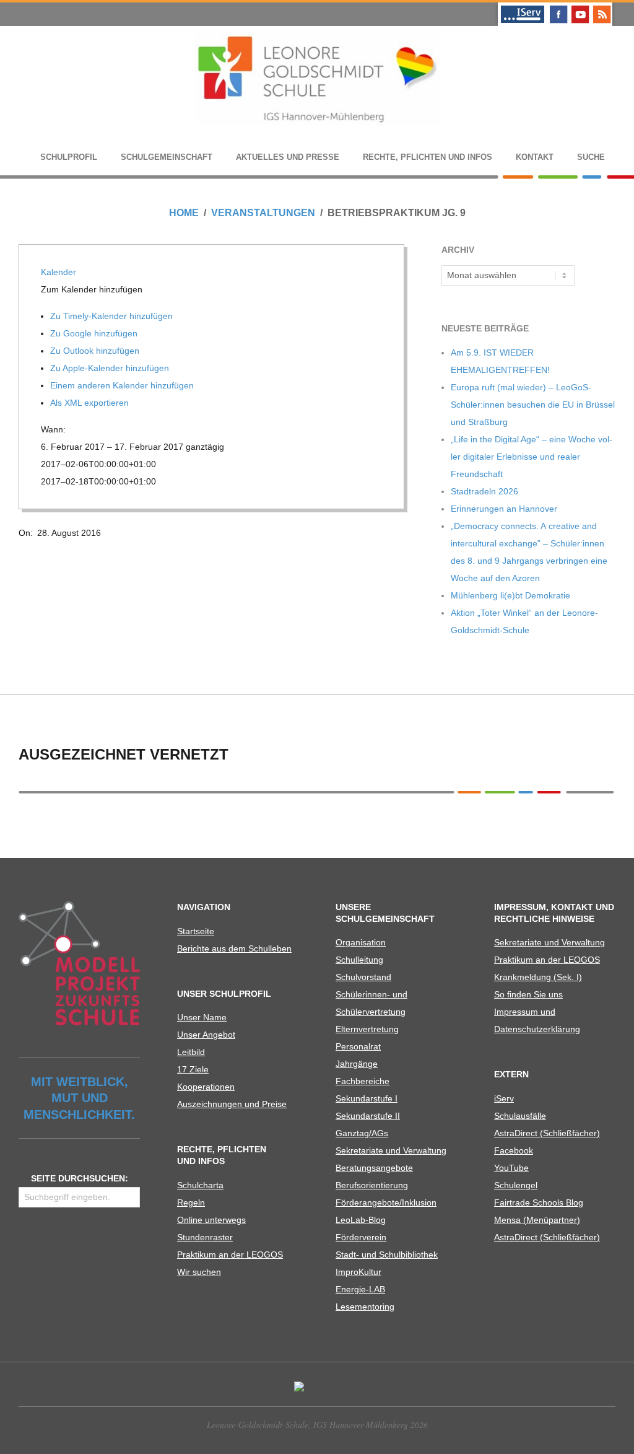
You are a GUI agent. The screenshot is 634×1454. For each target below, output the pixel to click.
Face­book (513, 1150)
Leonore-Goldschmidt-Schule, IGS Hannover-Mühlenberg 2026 (317, 1424)
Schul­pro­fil (68, 157)
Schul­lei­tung (359, 960)
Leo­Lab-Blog (361, 1220)
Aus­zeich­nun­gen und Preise (232, 1104)
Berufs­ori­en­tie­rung (372, 1185)
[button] (93, 289)
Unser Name (202, 1017)
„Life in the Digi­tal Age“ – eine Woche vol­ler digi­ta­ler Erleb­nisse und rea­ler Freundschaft (531, 456)
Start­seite (195, 931)
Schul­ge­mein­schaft (166, 157)
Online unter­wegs (211, 1220)
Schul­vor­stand (363, 977)
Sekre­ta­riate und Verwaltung (391, 1150)
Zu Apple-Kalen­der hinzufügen (111, 368)
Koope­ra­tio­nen (206, 1087)
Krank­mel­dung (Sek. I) (538, 977)
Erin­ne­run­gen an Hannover (504, 509)
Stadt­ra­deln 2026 (484, 491)
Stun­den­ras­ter (205, 1237)
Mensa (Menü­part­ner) (537, 1220)
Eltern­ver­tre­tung (367, 1029)
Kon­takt (535, 157)
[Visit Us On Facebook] (558, 7)
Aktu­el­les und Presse (287, 157)
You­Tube (511, 1168)
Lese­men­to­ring (365, 1307)
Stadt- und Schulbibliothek (387, 1254)
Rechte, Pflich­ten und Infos (427, 157)
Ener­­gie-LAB (360, 1289)
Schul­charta (200, 1185)
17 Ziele (193, 1069)
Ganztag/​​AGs (362, 1133)
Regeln (191, 1202)
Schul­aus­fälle (520, 1116)
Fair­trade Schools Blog (538, 1202)
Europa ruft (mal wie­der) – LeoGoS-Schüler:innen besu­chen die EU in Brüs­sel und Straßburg (533, 404)
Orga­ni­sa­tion (361, 942)
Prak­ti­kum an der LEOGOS (230, 1254)
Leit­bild (191, 1052)
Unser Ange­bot (206, 1035)
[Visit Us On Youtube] (580, 7)
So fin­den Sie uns (528, 994)
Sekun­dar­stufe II (368, 1116)
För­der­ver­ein (361, 1237)
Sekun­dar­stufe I (366, 1098)
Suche (591, 157)
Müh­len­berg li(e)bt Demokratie (510, 595)
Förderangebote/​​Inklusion (386, 1202)
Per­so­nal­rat (358, 1046)
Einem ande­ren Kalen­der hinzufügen (123, 385)
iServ (504, 1098)
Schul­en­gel (515, 1185)
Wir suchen (199, 1272)
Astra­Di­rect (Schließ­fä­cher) (547, 1133)
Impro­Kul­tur (358, 1272)
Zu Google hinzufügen (95, 333)
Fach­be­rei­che (362, 1081)
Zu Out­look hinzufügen (96, 351)
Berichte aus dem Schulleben (234, 948)
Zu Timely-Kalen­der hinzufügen (112, 316)
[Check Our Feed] (601, 7)
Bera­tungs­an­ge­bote (374, 1168)
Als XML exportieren (90, 403)
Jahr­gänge (357, 1064)
